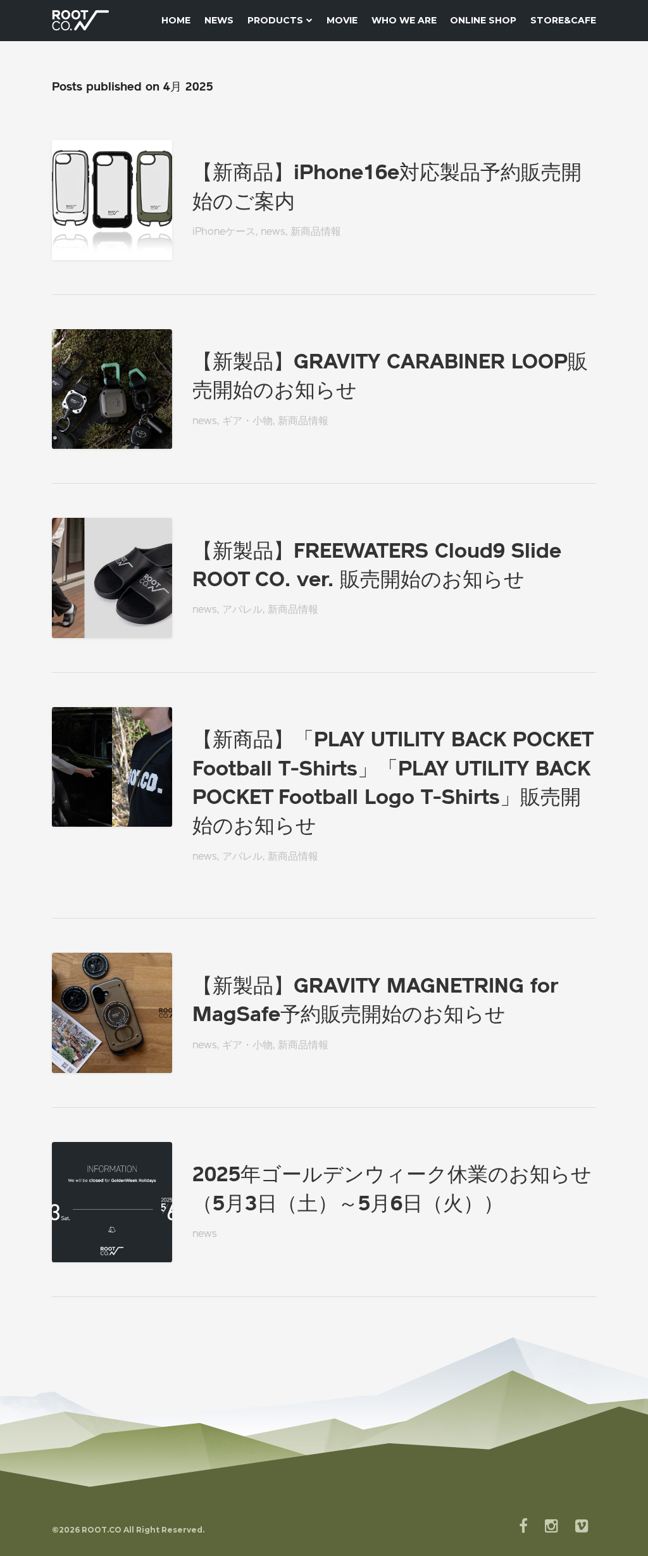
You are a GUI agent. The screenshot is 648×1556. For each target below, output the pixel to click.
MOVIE (342, 20)
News (219, 20)
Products (275, 20)
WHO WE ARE (404, 20)
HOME (175, 20)
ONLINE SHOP (483, 20)
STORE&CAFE (563, 20)
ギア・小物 (247, 422)
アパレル (242, 610)
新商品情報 (315, 232)
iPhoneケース (224, 232)
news (273, 232)
